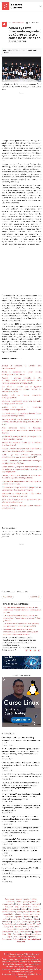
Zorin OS (16, 934)
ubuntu (18, 914)
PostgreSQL (12, 929)
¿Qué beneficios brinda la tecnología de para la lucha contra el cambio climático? (21, 430)
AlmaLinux (20, 924)
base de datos (25, 906)
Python (18, 904)
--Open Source (17, 23)
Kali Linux (16, 921)
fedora (24, 909)
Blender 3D (30, 924)
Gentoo (22, 936)
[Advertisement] (21, 115)
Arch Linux (25, 934)
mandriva (10, 901)
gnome (19, 899)
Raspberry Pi (31, 936)
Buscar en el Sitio (10, 974)
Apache (26, 899)
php (16, 906)
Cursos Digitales (28, 921)
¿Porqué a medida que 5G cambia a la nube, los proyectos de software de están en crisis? (21, 421)
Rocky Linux (9, 899)
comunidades (8, 914)
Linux (36, 919)
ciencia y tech (28, 914)
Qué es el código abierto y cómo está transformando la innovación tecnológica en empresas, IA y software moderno (20, 631)
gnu (25, 901)
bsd (29, 909)
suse (11, 906)
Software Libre (16, 919)
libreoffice (28, 916)
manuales (26, 904)
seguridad (32, 901)
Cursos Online (33, 926)
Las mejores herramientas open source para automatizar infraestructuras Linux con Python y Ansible (21, 618)
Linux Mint (6, 921)
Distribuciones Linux (10, 931)
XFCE (11, 926)
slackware (9, 916)
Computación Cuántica (11, 939)
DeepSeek (20, 942)
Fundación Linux (8, 924)
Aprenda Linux (20, 926)
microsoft (36, 904)
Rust (38, 921)
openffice (18, 916)
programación (8, 904)
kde (6, 906)
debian (34, 899)
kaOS (39, 924)
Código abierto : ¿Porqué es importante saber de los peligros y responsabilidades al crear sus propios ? (21, 469)
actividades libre (8, 911)
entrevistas (15, 909)
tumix (37, 914)
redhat (18, 901)
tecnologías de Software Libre (28, 911)
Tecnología (27, 919)
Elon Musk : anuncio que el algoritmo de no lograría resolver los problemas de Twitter (21, 389)
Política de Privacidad (26, 974)
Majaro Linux (12, 936)
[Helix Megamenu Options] (40, 6)
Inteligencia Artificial (26, 929)
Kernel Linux (36, 934)
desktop (36, 909)
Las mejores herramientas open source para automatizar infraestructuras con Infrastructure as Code (22, 609)
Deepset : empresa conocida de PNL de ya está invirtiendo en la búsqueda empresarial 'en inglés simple (21, 380)
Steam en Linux (26, 931)
